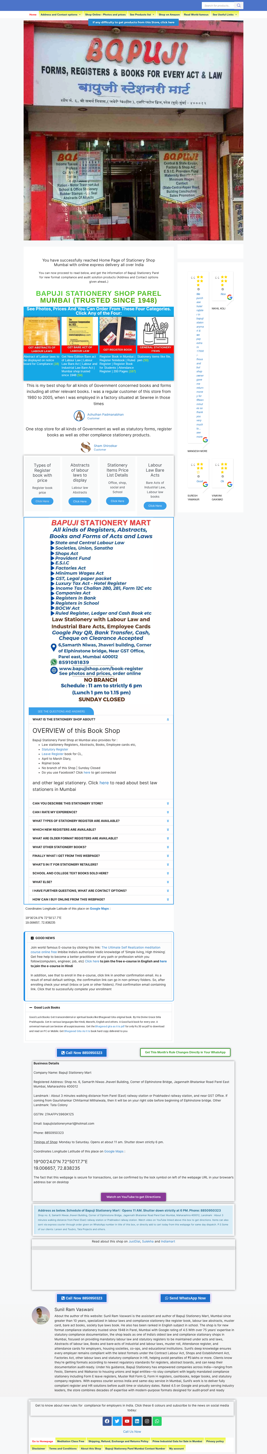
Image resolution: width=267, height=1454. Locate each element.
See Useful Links (223, 14)
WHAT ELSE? (42, 882)
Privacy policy (215, 1441)
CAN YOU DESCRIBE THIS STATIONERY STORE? (68, 803)
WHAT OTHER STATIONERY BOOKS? (59, 847)
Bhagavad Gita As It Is (77, 1031)
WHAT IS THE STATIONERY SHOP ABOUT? (64, 719)
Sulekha (148, 1241)
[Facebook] (107, 1421)
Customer (93, 418)
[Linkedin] (137, 1421)
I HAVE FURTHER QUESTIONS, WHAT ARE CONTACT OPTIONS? (80, 891)
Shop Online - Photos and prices (105, 14)
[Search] (238, 5)
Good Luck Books (47, 1007)
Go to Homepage (42, 1441)
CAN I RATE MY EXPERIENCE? (55, 812)
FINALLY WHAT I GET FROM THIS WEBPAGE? (66, 856)
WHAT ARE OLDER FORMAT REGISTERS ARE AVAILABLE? (75, 838)
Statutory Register (55, 749)
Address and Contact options (59, 14)
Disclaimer (38, 1448)
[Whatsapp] (157, 1421)
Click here (92, 961)
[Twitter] (117, 1421)
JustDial (134, 1241)
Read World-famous (196, 14)
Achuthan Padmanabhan (105, 414)
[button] (101, 719)
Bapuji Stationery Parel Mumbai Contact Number (135, 1448)
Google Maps (99, 908)
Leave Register (53, 754)
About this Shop (91, 1448)
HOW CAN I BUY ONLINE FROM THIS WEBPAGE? (69, 899)
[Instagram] (147, 1421)
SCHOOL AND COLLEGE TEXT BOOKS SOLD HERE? (70, 873)
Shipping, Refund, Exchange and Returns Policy (118, 1441)
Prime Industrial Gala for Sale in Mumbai (177, 1441)
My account (176, 1448)
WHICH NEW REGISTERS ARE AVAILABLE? (64, 829)
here (87, 772)
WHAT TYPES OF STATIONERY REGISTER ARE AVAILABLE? (76, 821)
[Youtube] (127, 1421)
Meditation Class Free (70, 1441)
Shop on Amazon (169, 14)
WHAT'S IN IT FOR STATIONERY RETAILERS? (65, 864)
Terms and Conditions (63, 1448)
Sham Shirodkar (105, 446)
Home (33, 14)
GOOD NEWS (45, 938)
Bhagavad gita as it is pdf (110, 1026)
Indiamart (168, 1241)
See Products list (140, 14)
